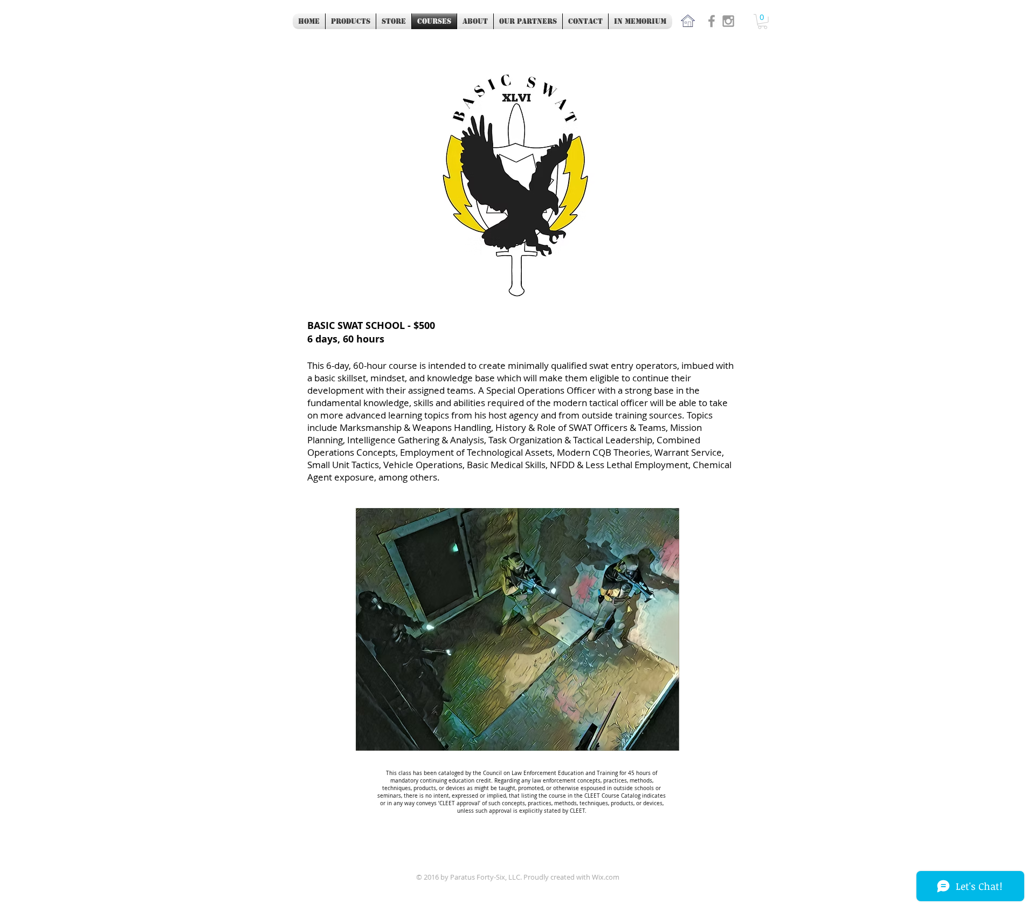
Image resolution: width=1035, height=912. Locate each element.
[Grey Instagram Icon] (728, 21)
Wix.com (605, 877)
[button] (762, 21)
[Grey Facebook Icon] (711, 21)
